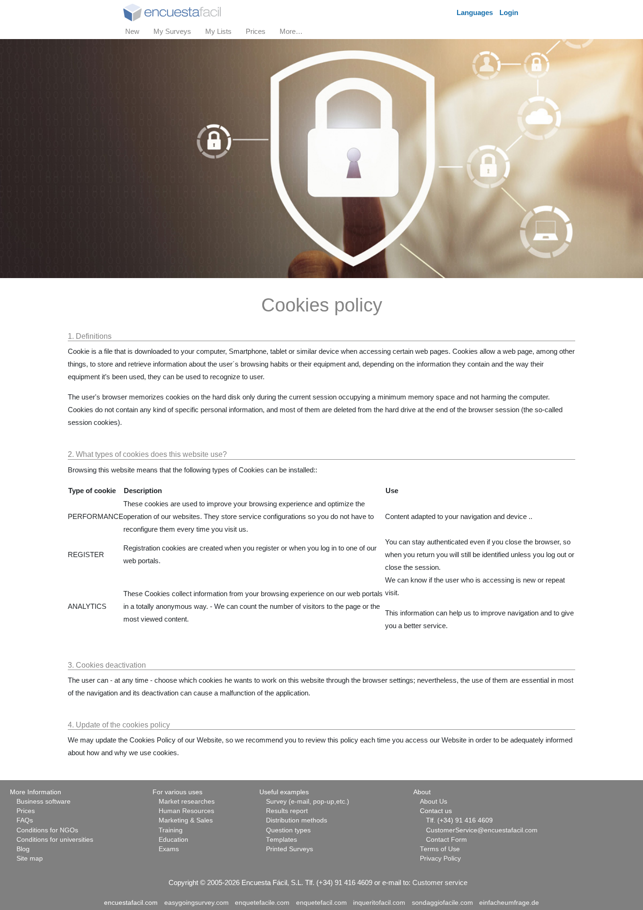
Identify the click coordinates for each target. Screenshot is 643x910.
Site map (29, 858)
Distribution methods (296, 820)
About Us (433, 801)
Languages (475, 12)
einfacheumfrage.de (509, 902)
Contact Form (446, 839)
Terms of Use (440, 849)
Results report (287, 810)
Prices (25, 810)
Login (508, 12)
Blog (23, 849)
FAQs (24, 820)
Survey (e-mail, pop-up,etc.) (307, 801)
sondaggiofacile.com (442, 902)
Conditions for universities (54, 839)
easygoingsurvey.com (196, 902)
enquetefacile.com (262, 902)
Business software (43, 801)
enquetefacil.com (321, 902)
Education (173, 839)
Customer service (439, 882)
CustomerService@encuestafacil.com (482, 830)
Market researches (187, 801)
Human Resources (186, 810)
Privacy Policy (440, 858)
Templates (281, 839)
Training (171, 830)
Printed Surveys (289, 849)
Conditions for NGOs (47, 830)
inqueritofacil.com (379, 902)
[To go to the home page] (172, 12)
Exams (169, 849)
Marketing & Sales (186, 820)
